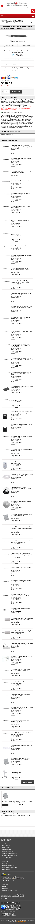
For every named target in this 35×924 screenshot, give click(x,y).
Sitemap (4, 886)
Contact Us (5, 861)
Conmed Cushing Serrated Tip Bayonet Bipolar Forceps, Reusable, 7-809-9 (21, 268)
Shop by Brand (7, 20)
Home (1, 20)
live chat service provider (24, 7)
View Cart (6, 6)
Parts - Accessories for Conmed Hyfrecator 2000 (13, 21)
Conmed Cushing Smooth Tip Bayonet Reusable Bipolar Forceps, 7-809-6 (20, 281)
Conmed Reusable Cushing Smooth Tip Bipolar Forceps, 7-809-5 (21, 294)
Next (34, 800)
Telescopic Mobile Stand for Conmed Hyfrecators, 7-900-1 (20, 771)
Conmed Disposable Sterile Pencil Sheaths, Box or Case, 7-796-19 (22, 708)
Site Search (5, 888)
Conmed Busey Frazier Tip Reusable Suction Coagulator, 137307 (20, 246)
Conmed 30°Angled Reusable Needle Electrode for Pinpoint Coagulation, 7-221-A (21, 555)
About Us (4, 863)
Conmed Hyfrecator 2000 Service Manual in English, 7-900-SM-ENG (21, 514)
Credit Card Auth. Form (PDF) (9, 867)
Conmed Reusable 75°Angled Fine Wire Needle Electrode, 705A (21, 399)
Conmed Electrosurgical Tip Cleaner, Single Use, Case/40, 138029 (22, 387)
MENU (2, 16)
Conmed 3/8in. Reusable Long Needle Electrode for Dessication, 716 (20, 541)
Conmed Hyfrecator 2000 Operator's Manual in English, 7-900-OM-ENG (20, 759)
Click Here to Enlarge (18, 41)
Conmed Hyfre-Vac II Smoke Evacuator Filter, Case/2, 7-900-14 (21, 462)
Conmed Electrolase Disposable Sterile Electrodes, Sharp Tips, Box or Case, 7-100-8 (21, 373)
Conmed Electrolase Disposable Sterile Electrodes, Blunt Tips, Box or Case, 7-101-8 (22, 359)
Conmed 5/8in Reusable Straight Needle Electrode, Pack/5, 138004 (21, 733)
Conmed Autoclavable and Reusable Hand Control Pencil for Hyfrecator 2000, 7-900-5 (22, 181)
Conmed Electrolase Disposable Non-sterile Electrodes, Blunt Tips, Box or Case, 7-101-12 (22, 331)
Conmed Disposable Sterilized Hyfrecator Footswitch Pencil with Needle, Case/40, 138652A (21, 308)
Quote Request (27, 45)
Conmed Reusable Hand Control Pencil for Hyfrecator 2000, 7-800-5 (22, 171)
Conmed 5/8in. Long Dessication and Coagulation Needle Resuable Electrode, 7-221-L (22, 528)
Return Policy (5, 844)
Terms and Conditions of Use (9, 890)
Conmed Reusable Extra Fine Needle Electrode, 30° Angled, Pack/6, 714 (20, 669)
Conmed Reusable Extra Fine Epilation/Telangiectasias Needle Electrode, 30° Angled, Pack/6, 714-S (22, 596)
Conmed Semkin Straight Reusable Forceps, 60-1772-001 (20, 720)
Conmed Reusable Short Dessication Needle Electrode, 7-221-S (20, 695)
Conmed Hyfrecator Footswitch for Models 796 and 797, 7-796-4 (21, 425)
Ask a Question (10, 45)
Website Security (6, 849)
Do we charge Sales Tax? (8, 865)
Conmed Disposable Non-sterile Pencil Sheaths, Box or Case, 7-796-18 (20, 318)
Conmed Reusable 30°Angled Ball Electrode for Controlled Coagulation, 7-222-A (21, 220)
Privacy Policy (5, 847)
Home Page (5, 884)
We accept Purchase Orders (9, 855)
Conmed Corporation (18, 20)
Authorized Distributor (17, 57)
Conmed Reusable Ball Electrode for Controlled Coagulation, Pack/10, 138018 (21, 146)
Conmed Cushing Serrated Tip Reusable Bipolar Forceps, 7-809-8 (21, 256)
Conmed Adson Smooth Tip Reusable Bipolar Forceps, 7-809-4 (20, 207)
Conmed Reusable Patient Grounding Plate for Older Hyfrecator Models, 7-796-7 (22, 618)
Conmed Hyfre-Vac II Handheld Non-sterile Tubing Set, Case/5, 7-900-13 (22, 475)
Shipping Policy (6, 845)
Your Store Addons (21, 921)
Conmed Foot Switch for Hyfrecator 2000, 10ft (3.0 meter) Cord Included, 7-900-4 (21, 412)
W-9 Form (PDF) (6, 869)
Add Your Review (18, 60)
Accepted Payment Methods (9, 853)
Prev (0, 800)
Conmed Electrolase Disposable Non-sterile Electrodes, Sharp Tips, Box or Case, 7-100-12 (20, 345)
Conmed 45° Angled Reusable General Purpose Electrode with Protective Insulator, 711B (21, 582)
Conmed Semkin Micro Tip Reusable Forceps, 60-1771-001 (20, 682)
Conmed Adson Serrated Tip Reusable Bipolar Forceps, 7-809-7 (20, 194)
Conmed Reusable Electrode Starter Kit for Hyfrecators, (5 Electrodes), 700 (22, 644)
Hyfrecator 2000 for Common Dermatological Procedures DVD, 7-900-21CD (21, 489)
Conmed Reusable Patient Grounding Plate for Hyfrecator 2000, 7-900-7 (22, 631)
